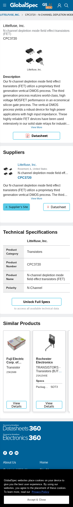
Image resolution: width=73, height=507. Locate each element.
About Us (9, 462)
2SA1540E (41, 375)
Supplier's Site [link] (18, 207)
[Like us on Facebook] (5, 453)
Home (44, 462)
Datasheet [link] (40, 136)
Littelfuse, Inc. (27, 164)
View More (36, 127)
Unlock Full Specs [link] (36, 302)
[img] (59, 5)
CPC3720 (25, 177)
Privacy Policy (40, 491)
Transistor (13, 367)
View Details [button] (16, 404)
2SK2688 (11, 372)
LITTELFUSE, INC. (10, 14)
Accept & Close (36, 499)
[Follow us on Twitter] (11, 453)
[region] (36, 488)
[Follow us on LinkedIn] (16, 453)
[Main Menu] (5, 5)
